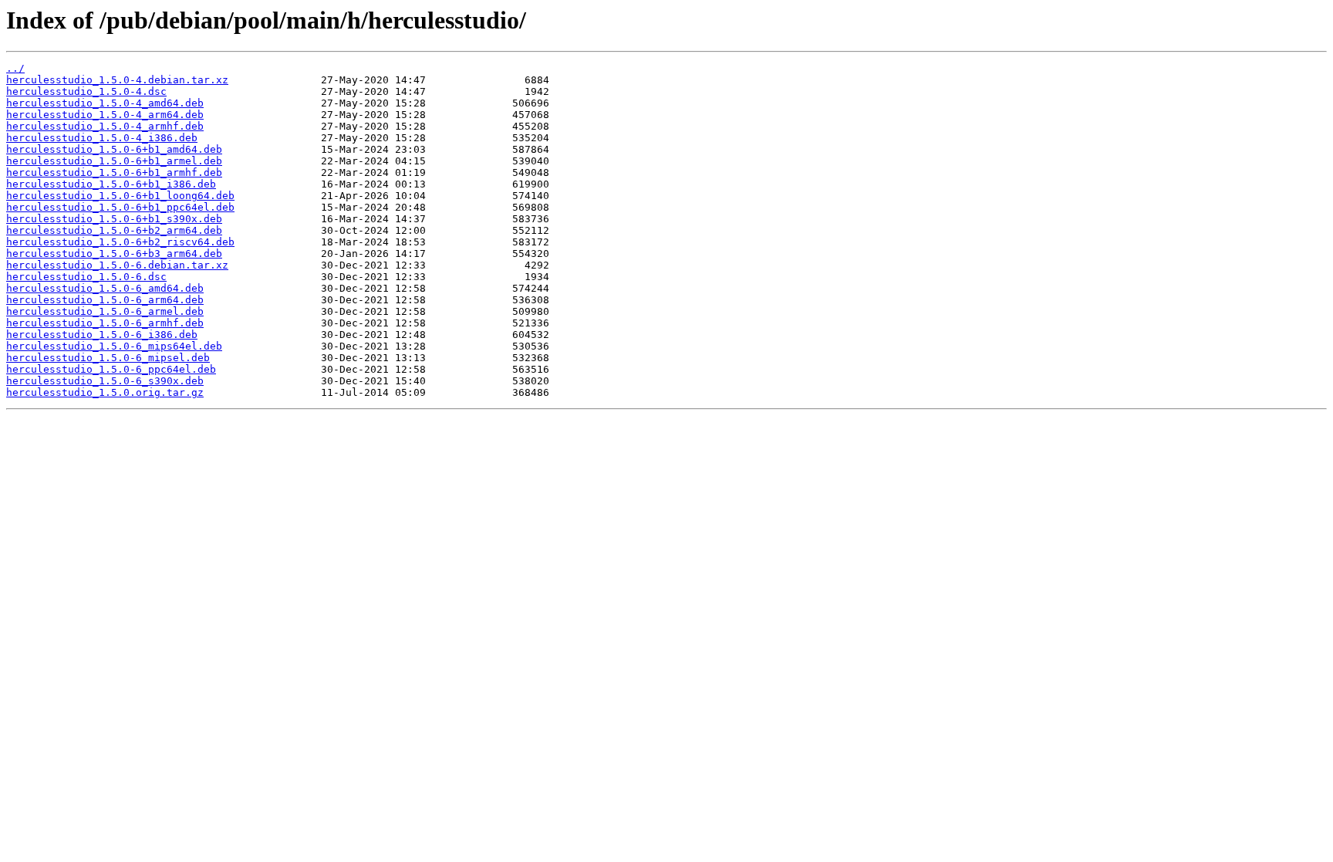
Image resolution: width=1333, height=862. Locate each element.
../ (15, 68)
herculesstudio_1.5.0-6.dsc (86, 276)
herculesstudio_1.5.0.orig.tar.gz (105, 392)
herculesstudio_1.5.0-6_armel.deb (105, 311)
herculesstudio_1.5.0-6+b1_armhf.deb (114, 172)
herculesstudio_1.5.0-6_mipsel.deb (108, 357)
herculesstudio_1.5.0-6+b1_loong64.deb (120, 195)
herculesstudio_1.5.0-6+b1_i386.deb (111, 184)
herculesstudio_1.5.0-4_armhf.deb (105, 126)
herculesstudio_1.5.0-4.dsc (86, 91)
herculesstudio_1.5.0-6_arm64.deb (105, 300)
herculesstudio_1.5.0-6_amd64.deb (105, 288)
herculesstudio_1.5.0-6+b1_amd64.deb (114, 149)
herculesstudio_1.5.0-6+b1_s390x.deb (114, 219)
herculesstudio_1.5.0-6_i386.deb (101, 334)
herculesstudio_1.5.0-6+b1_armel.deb (114, 161)
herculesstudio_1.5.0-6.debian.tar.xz (117, 265)
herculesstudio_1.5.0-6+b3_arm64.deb (114, 253)
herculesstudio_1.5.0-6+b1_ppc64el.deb (120, 207)
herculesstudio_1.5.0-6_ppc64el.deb (111, 369)
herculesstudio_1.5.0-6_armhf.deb (105, 323)
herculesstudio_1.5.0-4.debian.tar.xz (117, 80)
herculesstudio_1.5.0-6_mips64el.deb (114, 346)
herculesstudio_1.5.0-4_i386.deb (101, 138)
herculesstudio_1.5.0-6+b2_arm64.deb (114, 230)
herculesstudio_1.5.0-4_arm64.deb (105, 114)
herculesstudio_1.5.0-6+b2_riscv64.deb (120, 242)
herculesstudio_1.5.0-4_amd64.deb (105, 103)
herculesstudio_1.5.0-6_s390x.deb (105, 381)
